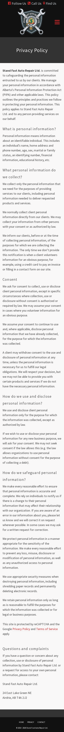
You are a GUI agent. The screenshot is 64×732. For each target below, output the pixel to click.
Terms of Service (47, 629)
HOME (21, 722)
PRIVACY (30, 722)
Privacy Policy (21, 629)
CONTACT (41, 722)
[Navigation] (57, 22)
